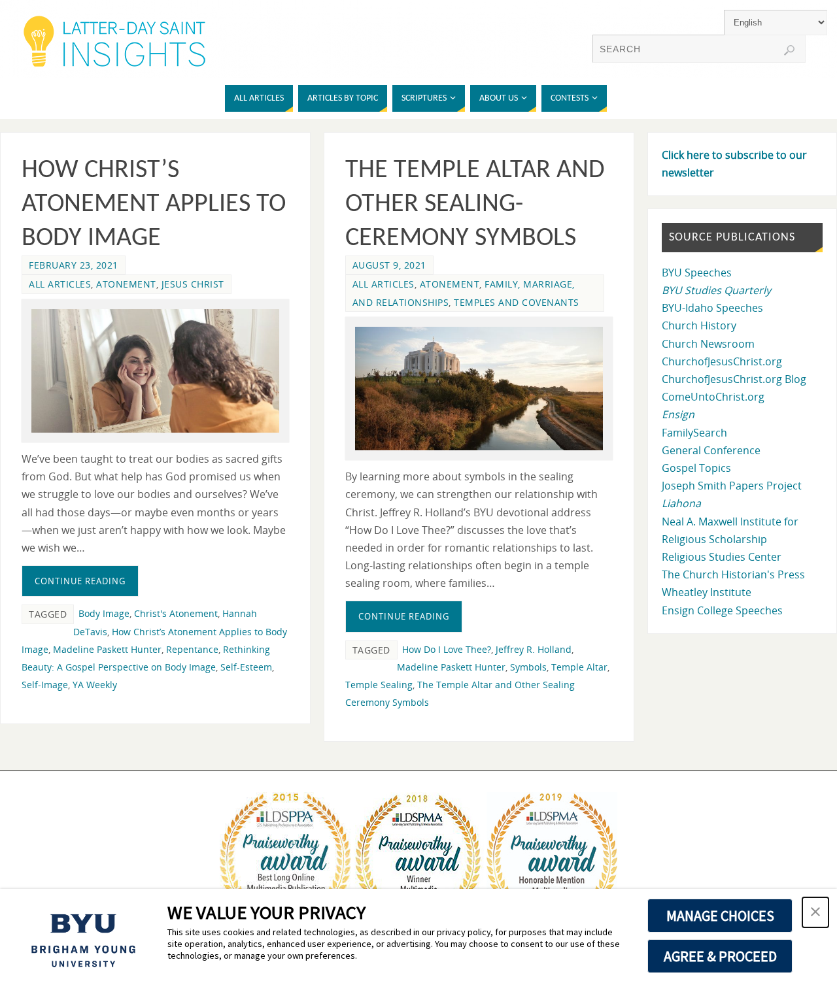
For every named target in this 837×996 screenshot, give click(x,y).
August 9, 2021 (389, 265)
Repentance (192, 649)
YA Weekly (95, 684)
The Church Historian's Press (733, 574)
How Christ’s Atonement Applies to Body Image (154, 205)
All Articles (60, 284)
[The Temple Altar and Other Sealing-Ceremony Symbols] (479, 388)
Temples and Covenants (516, 302)
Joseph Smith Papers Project (732, 485)
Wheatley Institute (706, 592)
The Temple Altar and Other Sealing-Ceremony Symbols (475, 205)
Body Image (103, 613)
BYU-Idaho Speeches (712, 308)
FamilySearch (694, 432)
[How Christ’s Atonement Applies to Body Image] (155, 370)
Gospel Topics (696, 468)
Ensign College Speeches (722, 610)
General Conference (711, 450)
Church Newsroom (708, 344)
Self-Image (45, 684)
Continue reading (80, 581)
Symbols (528, 667)
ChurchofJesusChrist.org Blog (734, 379)
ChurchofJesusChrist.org (722, 361)
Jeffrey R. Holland (534, 649)
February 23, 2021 (73, 265)
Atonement (126, 284)
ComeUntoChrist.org (713, 397)
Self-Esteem (246, 667)
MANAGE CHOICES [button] (720, 915)
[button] (815, 912)
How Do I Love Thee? (446, 649)
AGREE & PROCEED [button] (720, 956)
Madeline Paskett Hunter (107, 649)
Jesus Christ (193, 284)
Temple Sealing (379, 684)
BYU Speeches (697, 272)
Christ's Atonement (176, 613)
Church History (699, 325)
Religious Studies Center (721, 557)
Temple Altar (579, 667)
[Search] (789, 50)
